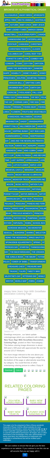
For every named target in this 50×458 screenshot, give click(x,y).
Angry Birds (25, 15)
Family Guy (9, 97)
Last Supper (17, 160)
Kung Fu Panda (23, 155)
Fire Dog (34, 102)
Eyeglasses (25, 92)
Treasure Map (34, 266)
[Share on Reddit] (36, 371)
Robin (28, 223)
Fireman (17, 107)
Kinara (41, 146)
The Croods (38, 252)
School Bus (39, 223)
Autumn (14, 25)
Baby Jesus (38, 25)
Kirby (40, 150)
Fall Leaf (37, 92)
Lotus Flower (20, 165)
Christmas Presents (20, 49)
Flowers (15, 112)
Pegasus (9, 204)
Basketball (10, 34)
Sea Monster (34, 228)
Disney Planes (30, 73)
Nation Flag (36, 184)
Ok (25, 455)
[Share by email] (25, 376)
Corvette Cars (14, 59)
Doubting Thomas (36, 78)
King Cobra (30, 150)
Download (8, 370)
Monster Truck (21, 179)
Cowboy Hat (36, 59)
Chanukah (24, 44)
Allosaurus (11, 15)
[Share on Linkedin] (44, 371)
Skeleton (40, 233)
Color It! (18, 370)
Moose (10, 184)
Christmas (36, 44)
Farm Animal (23, 97)
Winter (9, 281)
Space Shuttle (36, 237)
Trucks (13, 271)
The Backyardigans (20, 252)
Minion (7, 179)
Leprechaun (32, 160)
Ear (26, 88)
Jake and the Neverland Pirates (27, 141)
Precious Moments (22, 213)
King (20, 150)
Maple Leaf (36, 165)
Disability (16, 73)
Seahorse (19, 233)
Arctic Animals (25, 20)
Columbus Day (15, 54)
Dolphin (21, 78)
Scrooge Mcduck (17, 228)
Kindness (11, 150)
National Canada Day (19, 189)
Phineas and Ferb (36, 204)
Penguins (20, 204)
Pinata (7, 208)
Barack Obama (35, 30)
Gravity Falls (11, 126)
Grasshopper (36, 121)
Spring (36, 242)
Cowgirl (9, 63)
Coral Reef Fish (33, 54)
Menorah (29, 170)
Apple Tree (10, 20)
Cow (26, 59)
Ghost (23, 121)
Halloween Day (27, 126)
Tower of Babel (19, 262)
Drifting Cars (33, 83)
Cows (19, 63)
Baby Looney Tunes (16, 30)
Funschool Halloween (20, 117)
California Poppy (27, 34)
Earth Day (35, 88)
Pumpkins (32, 218)
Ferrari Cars (21, 102)
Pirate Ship (17, 208)
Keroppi (32, 146)
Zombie (40, 281)
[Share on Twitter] (29, 371)
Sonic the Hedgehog (16, 237)
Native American (29, 194)
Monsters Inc (38, 179)
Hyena (25, 136)
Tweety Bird (33, 271)
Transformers (37, 262)
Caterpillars (34, 39)
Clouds (36, 49)
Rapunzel (18, 223)
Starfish (24, 247)
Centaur (12, 44)
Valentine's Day (13, 276)
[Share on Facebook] (25, 371)
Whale (41, 276)
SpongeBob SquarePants (18, 242)
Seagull (8, 233)
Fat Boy (35, 97)
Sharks (30, 233)
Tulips (22, 271)
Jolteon (9, 146)
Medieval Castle (14, 170)
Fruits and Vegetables (34, 112)
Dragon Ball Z (16, 83)
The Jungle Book (14, 257)
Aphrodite (39, 15)
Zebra (31, 281)
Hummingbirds (12, 136)
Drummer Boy (16, 88)
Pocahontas (31, 208)
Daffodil (39, 63)
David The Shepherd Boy (19, 68)
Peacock (38, 199)
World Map (21, 281)
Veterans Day (29, 276)
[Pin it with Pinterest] (40, 371)
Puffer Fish (19, 218)
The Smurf (30, 257)
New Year (27, 199)
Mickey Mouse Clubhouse (28, 175)
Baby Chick (25, 25)
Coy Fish (28, 63)
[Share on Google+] (32, 371)
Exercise (12, 92)
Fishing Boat (29, 107)
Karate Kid (20, 146)
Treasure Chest (16, 266)
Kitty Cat (9, 155)
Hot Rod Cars (37, 131)
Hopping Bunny (20, 131)
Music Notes (21, 184)
